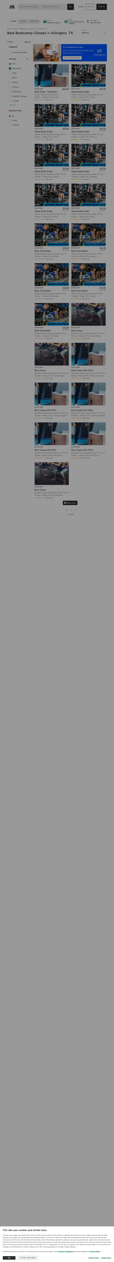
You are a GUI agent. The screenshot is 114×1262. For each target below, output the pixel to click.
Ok (9, 1258)
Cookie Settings (28, 1258)
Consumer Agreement (65, 1251)
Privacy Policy (95, 1251)
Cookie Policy (106, 1258)
